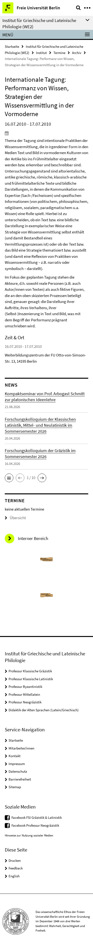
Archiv (76, 52)
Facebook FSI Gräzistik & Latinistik (36, 817)
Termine (59, 52)
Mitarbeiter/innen (21, 748)
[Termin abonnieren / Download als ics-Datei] (46, 133)
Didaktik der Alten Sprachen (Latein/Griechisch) (44, 710)
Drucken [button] (15, 860)
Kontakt (15, 756)
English (14, 876)
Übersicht (18, 517)
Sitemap (15, 787)
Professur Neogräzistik (25, 702)
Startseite (12, 46)
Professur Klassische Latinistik (31, 679)
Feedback (16, 868)
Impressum (17, 763)
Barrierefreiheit (20, 779)
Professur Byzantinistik (25, 686)
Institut (41, 52)
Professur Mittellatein (24, 694)
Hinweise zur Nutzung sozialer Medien (29, 835)
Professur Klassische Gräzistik (30, 671)
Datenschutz (18, 771)
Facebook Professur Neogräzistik (35, 825)
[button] (9, 478)
